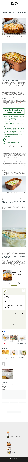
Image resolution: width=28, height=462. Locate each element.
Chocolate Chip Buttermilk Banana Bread (6, 374)
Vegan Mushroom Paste (18, 433)
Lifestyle (13, 458)
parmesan (25, 343)
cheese (22, 343)
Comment (3, 389)
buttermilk (18, 343)
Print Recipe (14, 274)
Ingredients (5, 291)
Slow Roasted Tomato (17, 436)
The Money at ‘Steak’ (13, 355)
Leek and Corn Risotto (22, 355)
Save (4, 343)
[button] (23, 296)
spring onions (25, 344)
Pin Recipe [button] (19, 274)
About (10, 458)
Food (6, 358)
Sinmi (7, 362)
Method (23, 291)
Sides (23, 357)
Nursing (17, 458)
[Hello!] (14, 337)
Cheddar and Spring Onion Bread (16, 442)
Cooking (3, 358)
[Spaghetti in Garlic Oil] (5, 337)
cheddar (21, 343)
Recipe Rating (4, 386)
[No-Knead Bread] (22, 337)
